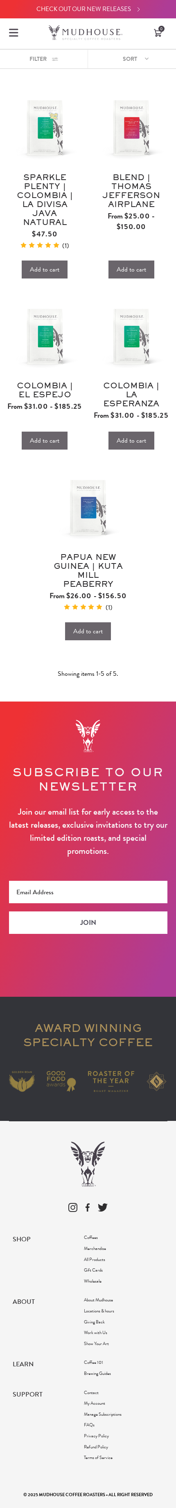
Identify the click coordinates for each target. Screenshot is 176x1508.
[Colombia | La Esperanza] (131, 335)
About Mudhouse (98, 1299)
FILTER (38, 59)
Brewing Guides (97, 1373)
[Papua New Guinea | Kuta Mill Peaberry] (87, 506)
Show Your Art (96, 1343)
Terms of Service (98, 1457)
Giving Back (94, 1321)
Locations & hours (99, 1310)
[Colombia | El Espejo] (44, 335)
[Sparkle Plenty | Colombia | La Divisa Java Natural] (44, 126)
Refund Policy (96, 1446)
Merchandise (95, 1248)
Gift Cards (93, 1270)
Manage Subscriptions (103, 1414)
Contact (91, 1392)
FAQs (89, 1424)
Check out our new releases (83, 8)
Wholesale (93, 1281)
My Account (94, 1403)
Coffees (91, 1237)
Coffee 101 (93, 1362)
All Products (94, 1259)
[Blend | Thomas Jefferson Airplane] (131, 126)
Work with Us (95, 1332)
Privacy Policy (96, 1435)
